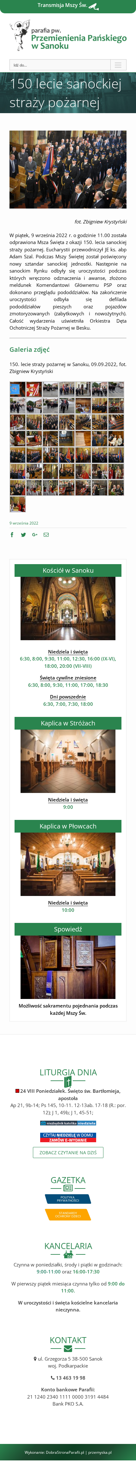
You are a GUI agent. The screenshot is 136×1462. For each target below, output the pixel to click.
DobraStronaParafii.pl (65, 1452)
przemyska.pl (100, 1452)
